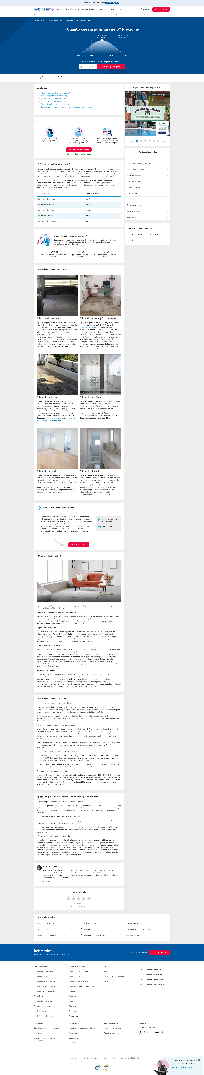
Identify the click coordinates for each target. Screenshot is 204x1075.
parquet (40, 485)
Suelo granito (132, 193)
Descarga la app (75, 1038)
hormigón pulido (86, 327)
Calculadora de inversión (78, 1043)
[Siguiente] (163, 140)
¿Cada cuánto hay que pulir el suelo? (55, 99)
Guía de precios (88, 9)
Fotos (106, 981)
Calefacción (37, 15)
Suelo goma (131, 217)
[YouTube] (157, 1032)
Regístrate (38, 1033)
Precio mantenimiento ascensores (138, 929)
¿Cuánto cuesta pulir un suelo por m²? (55, 93)
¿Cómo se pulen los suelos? (51, 101)
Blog (100, 9)
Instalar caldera (65, 15)
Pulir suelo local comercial (137, 170)
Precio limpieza (43, 929)
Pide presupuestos (161, 9)
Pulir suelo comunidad (135, 182)
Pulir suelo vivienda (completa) (139, 164)
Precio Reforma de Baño (43, 971)
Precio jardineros (131, 923)
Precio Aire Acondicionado (44, 991)
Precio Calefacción (41, 1011)
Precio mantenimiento (71, 20)
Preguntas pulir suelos (137, 240)
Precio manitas (86, 929)
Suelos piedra (132, 199)
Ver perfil (46, 882)
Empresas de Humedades (79, 981)
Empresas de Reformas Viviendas (82, 986)
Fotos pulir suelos (155, 234)
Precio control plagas (45, 923)
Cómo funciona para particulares (47, 1028)
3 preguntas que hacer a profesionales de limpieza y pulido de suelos (67, 107)
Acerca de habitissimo (112, 1028)
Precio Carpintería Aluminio (44, 1006)
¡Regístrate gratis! (112, 3)
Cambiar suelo (132, 158)
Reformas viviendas (148, 15)
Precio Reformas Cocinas (43, 1001)
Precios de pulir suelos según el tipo (54, 96)
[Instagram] (140, 1032)
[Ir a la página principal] (44, 9)
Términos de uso (70, 1058)
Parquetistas (73, 991)
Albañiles (72, 1011)
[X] (151, 1032)
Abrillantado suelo (134, 187)
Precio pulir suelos (132, 935)
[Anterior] (131, 140)
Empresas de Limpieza (77, 976)
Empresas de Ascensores (78, 971)
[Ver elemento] (137, 141)
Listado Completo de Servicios (150, 974)
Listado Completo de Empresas (151, 979)
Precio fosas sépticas (89, 923)
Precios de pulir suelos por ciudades (55, 104)
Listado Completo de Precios (150, 969)
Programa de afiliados (112, 1033)
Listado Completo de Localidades (152, 984)
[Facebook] (146, 1032)
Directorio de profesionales (68, 9)
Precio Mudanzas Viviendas (44, 981)
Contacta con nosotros (147, 1027)
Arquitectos (73, 1016)
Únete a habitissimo (182, 1067)
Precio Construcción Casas (44, 986)
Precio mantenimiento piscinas (93, 935)
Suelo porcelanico (134, 176)
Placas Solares (120, 15)
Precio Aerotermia (41, 976)
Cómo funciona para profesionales (82, 1028)
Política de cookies (109, 1058)
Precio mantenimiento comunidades (51, 935)
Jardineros (73, 996)
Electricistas (73, 1006)
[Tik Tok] (162, 1032)
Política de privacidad (89, 1058)
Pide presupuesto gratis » (159, 94)
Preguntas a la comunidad (114, 976)
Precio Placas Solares (42, 996)
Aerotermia (91, 15)
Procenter (107, 986)
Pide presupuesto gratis (111, 67)
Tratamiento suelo (134, 205)
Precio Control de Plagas (43, 1016)
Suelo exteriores (133, 211)
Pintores (72, 1001)
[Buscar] (121, 9)
